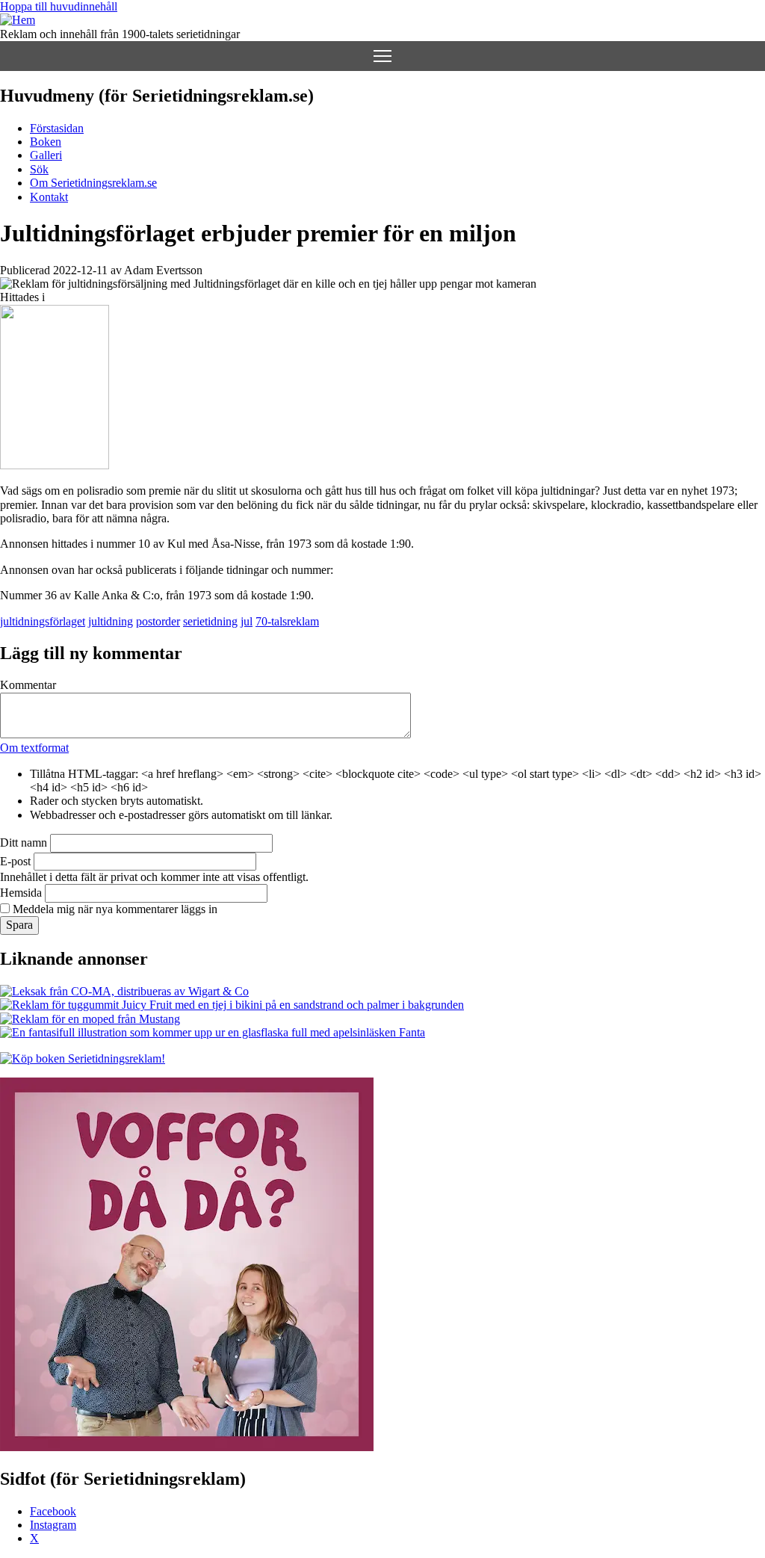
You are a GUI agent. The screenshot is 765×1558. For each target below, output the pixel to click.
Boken (45, 141)
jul (247, 621)
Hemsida (21, 892)
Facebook (53, 1511)
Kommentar (28, 684)
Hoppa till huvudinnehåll (58, 6)
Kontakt (49, 197)
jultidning (110, 621)
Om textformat (34, 747)
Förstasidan (57, 128)
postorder (158, 621)
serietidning (210, 621)
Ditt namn (23, 842)
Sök (39, 169)
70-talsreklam (287, 621)
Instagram (53, 1524)
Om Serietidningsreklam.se (93, 182)
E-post (15, 861)
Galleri (46, 155)
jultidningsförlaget (42, 621)
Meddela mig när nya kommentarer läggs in (115, 909)
